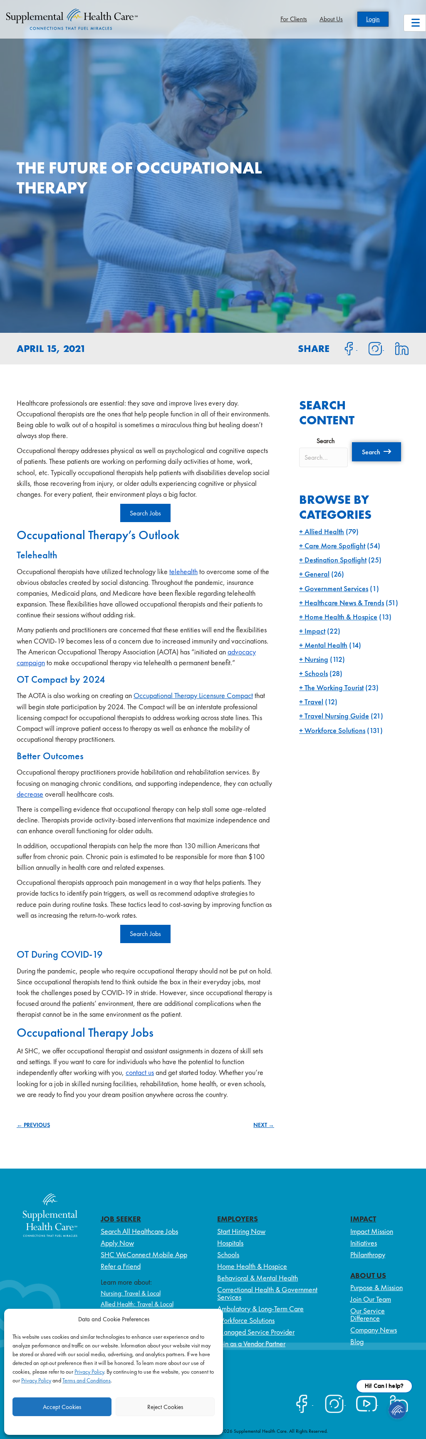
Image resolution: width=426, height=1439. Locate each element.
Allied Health (324, 531)
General (317, 574)
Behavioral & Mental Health (257, 1278)
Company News (373, 1330)
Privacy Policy (89, 1371)
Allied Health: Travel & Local (137, 1304)
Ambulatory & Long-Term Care (260, 1308)
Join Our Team (370, 1299)
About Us (331, 19)
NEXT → (263, 1125)
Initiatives (363, 1243)
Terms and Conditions (86, 1380)
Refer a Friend (121, 1266)
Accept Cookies (62, 1407)
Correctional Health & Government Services (267, 1293)
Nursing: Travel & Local (131, 1293)
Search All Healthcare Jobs (139, 1231)
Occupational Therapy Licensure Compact (193, 695)
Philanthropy (367, 1254)
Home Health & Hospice (341, 617)
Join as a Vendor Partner (251, 1343)
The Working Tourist (334, 687)
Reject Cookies (165, 1407)
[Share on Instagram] (370, 348)
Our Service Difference (367, 1314)
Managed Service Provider (256, 1332)
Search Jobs (145, 513)
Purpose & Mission (376, 1287)
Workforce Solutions (335, 730)
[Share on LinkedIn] (396, 348)
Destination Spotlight (336, 560)
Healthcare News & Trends (344, 602)
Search (326, 440)
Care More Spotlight (335, 545)
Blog (357, 1341)
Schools (316, 673)
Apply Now (117, 1243)
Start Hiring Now (241, 1231)
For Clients (293, 19)
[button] (376, 451)
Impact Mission (371, 1231)
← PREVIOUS (33, 1125)
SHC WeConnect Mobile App (144, 1254)
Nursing (316, 659)
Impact (315, 631)
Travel (314, 701)
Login (373, 19)
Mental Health (326, 645)
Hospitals (230, 1243)
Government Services (336, 588)
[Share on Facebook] (344, 348)
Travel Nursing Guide (337, 716)
